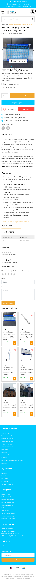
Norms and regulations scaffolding (13, 460)
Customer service (7, 447)
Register (4, 473)
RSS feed (5, 463)
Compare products (8, 484)
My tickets (5, 479)
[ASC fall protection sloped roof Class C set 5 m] (26, 354)
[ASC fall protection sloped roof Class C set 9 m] (26, 390)
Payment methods (7, 438)
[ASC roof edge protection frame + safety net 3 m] (9, 319)
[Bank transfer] (18, 569)
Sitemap (4, 452)
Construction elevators (9, 513)
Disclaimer (5, 449)
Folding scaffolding (8, 499)
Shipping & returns (8, 441)
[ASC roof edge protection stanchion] (9, 354)
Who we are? (6, 433)
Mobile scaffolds (7, 497)
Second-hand (6, 494)
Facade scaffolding (8, 502)
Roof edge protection (9, 519)
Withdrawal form (7, 444)
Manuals (4, 458)
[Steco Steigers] (12, 12)
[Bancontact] (24, 569)
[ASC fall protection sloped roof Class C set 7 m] (9, 390)
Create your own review (15, 33)
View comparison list (8, 87)
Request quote (18, 103)
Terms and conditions (8, 436)
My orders (5, 476)
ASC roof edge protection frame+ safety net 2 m (20, 24)
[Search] (32, 18)
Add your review (8, 303)
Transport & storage (8, 516)
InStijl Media (26, 579)
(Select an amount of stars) (15, 271)
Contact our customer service (11, 228)
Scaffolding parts (7, 505)
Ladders (4, 508)
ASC (7, 33)
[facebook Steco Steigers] (3, 546)
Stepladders (6, 510)
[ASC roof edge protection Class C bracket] (26, 319)
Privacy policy (6, 455)
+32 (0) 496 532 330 (9, 531)
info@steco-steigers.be (11, 533)
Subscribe (18, 560)
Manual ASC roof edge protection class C (15, 222)
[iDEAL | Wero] (12, 569)
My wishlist (5, 481)
